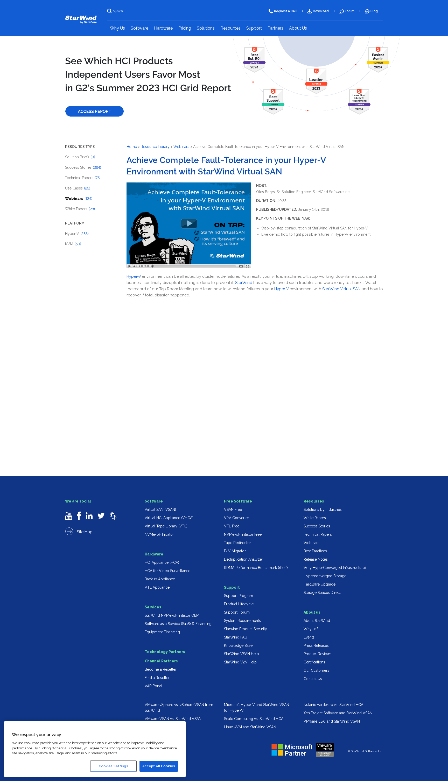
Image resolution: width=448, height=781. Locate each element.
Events (309, 637)
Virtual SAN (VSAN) (160, 509)
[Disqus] (255, 379)
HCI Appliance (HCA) (162, 562)
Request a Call (285, 11)
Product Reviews (318, 654)
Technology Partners (165, 652)
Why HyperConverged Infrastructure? (335, 568)
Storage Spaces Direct (322, 592)
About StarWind (317, 621)
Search (118, 11)
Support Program (238, 596)
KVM (73, 244)
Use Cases (77, 188)
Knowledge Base (238, 645)
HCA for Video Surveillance (167, 571)
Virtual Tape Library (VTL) (166, 526)
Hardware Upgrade (319, 584)
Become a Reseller (161, 669)
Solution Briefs (80, 157)
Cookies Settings (113, 766)
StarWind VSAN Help (241, 654)
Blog (374, 11)
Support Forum (237, 612)
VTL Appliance (157, 587)
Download (321, 11)
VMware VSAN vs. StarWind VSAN (173, 719)
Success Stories (83, 167)
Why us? (311, 629)
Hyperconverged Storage (325, 576)
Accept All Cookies (158, 766)
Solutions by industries (323, 509)
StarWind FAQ (235, 637)
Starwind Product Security (245, 629)
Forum (349, 11)
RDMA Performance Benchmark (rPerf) (256, 568)
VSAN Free (233, 509)
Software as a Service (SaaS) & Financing (178, 624)
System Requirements (242, 621)
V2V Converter (236, 518)
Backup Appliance (160, 579)
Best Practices (315, 551)
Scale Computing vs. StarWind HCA (253, 719)
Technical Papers (83, 178)
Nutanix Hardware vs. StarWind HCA (333, 705)
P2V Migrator (235, 551)
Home (132, 147)
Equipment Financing (162, 632)
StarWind (243, 282)
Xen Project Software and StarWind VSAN (338, 713)
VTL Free (231, 526)
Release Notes (316, 559)
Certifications (314, 662)
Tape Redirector (237, 543)
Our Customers (316, 670)
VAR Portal (153, 686)
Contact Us (313, 679)
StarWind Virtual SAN (341, 289)
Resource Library (155, 147)
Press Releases (316, 645)
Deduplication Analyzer (243, 559)
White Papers (80, 209)
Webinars (78, 198)
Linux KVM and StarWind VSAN (250, 727)
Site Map (84, 531)
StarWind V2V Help (240, 662)
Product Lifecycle (239, 604)
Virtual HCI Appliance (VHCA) (169, 518)
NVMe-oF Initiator (159, 534)
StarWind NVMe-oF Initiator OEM (172, 615)
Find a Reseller (157, 678)
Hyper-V (77, 234)
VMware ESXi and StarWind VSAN (332, 721)
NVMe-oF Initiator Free (243, 534)
